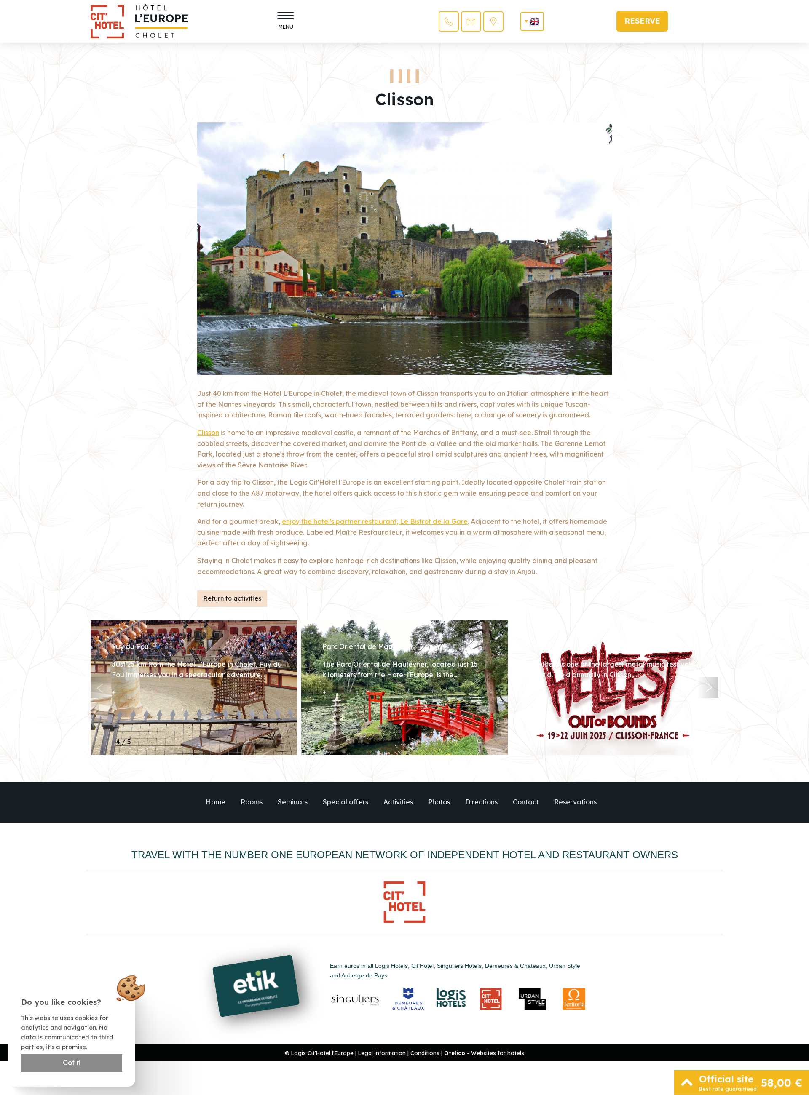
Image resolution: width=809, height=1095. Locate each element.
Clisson (208, 432)
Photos (439, 802)
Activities (398, 802)
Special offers (345, 802)
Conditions (424, 1053)
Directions (481, 802)
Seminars (293, 802)
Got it (71, 1062)
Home (215, 802)
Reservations (575, 802)
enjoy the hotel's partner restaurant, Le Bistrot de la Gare (375, 521)
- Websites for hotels (484, 1053)
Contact (526, 802)
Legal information (382, 1053)
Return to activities (232, 598)
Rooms (252, 802)
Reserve (642, 21)
